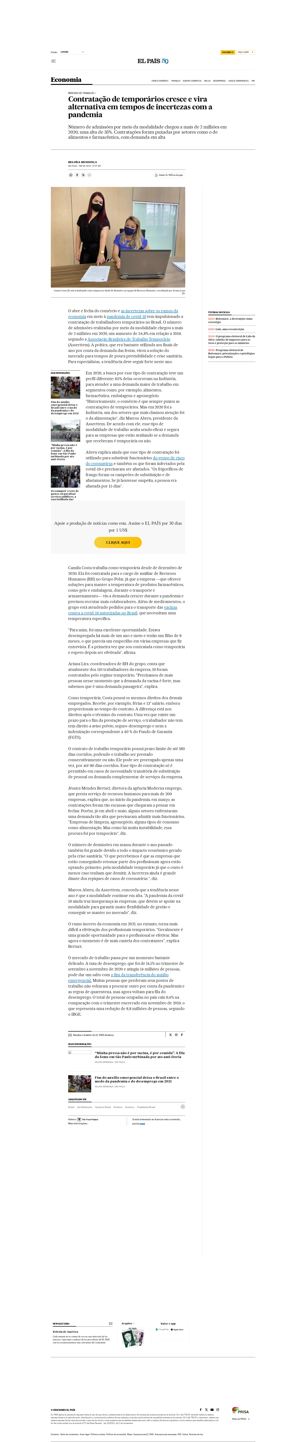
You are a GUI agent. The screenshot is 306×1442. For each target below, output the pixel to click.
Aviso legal (85, 1434)
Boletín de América (65, 1332)
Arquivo (126, 1323)
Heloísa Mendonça (82, 162)
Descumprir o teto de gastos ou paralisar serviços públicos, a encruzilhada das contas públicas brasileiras (65, 498)
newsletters (61, 1323)
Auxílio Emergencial (238, 81)
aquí (142, 1123)
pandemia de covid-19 (126, 316)
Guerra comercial (192, 81)
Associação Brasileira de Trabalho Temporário (128, 339)
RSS (180, 1434)
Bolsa (207, 81)
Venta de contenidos (69, 1434)
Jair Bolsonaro (84, 1107)
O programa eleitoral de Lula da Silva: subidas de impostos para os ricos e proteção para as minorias (231, 340)
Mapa (129, 1434)
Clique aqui (118, 542)
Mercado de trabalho (81, 93)
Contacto (55, 1434)
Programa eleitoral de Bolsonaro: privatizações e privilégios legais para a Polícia (231, 353)
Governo (129, 1107)
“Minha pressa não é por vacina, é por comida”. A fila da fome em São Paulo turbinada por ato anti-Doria (64, 452)
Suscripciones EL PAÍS (143, 1434)
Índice (185, 1434)
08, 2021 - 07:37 (90, 166)
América (118, 1107)
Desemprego (219, 81)
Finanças (175, 81)
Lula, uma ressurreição (230, 329)
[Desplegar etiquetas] (182, 1106)
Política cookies (98, 1434)
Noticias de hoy (196, 1434)
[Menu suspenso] (53, 61)
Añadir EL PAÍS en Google (171, 175)
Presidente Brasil (146, 1107)
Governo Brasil (103, 1107)
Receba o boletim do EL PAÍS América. (93, 1035)
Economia (66, 80)
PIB (253, 81)
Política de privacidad (116, 1434)
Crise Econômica (160, 81)
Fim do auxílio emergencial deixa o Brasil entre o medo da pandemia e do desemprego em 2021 (65, 408)
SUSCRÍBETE (228, 52)
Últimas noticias (219, 312)
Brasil (71, 1107)
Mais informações (77, 1123)
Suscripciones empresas (166, 1434)
